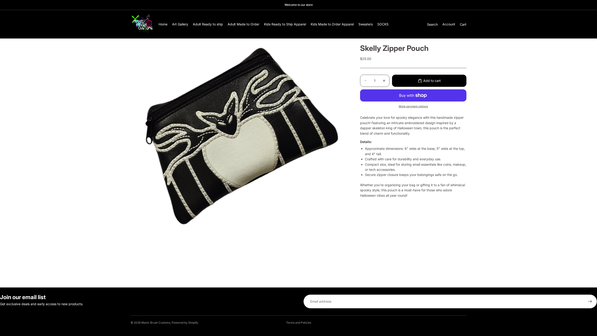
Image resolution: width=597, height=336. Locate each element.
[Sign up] (590, 301)
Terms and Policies (298, 322)
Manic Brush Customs (155, 322)
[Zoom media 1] (240, 136)
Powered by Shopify (185, 322)
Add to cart (432, 81)
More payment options (413, 106)
